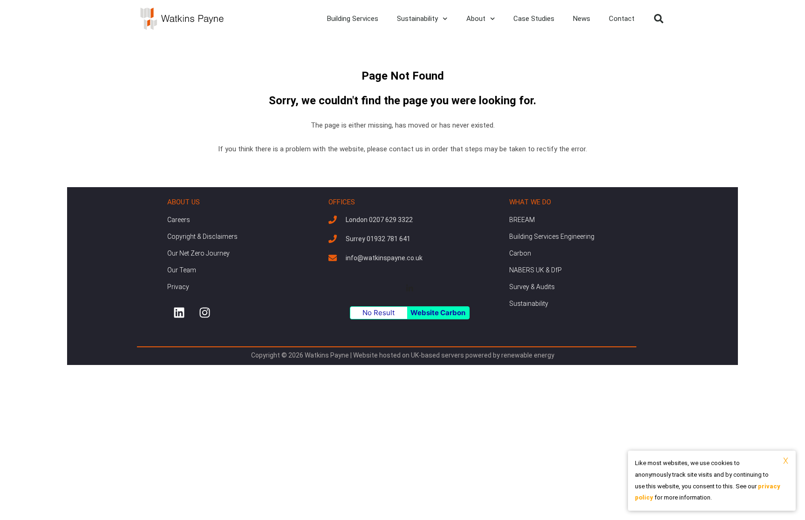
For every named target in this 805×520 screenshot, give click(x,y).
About (475, 18)
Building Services (352, 18)
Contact (621, 18)
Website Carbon (437, 312)
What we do (530, 202)
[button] (658, 18)
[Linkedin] (179, 312)
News (581, 18)
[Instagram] (204, 312)
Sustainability (417, 18)
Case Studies (533, 18)
